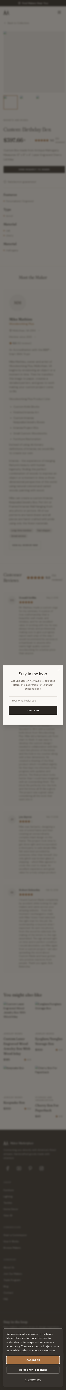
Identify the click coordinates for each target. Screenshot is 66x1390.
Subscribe (33, 710)
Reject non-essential (33, 1370)
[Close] (58, 670)
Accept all (33, 1360)
